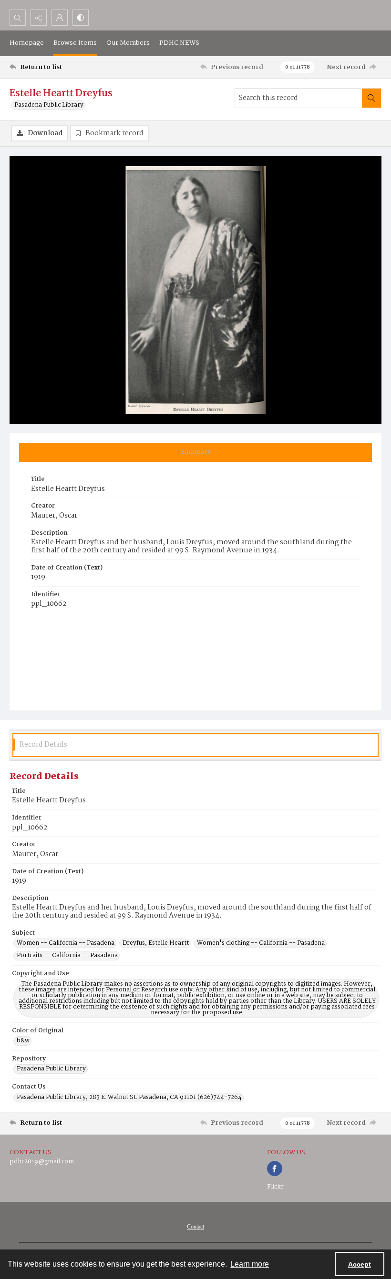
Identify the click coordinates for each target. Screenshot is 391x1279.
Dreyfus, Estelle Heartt (156, 943)
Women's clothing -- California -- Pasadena (261, 943)
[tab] (195, 452)
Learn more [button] (249, 1264)
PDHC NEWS (179, 43)
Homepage (27, 43)
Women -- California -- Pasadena (65, 943)
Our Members (128, 43)
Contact (195, 1226)
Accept (359, 1264)
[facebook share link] (274, 1168)
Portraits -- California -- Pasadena (67, 955)
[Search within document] (371, 98)
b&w (23, 1041)
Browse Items (75, 43)
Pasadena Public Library (48, 105)
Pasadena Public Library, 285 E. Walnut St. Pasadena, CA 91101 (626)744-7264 (129, 1097)
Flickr (275, 1187)
